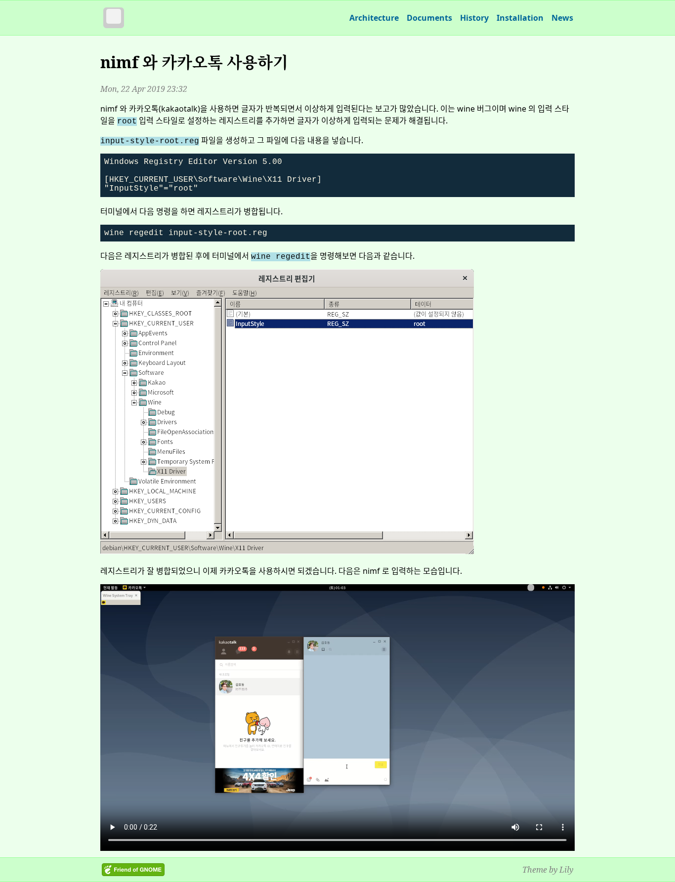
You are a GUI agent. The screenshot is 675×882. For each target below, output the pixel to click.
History (474, 17)
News (562, 17)
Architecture (374, 17)
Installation (520, 17)
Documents (429, 17)
